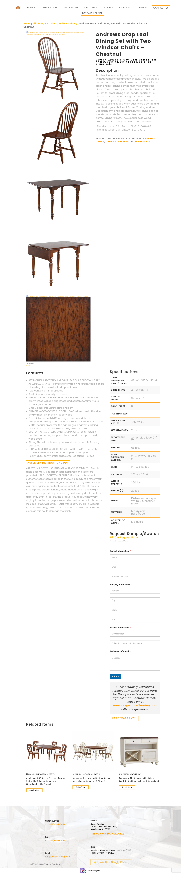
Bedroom (124, 7)
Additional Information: (121, 651)
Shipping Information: (121, 584)
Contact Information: (120, 551)
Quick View (34, 790)
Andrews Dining (67, 23)
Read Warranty (124, 718)
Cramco (30, 7)
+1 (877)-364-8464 (55, 824)
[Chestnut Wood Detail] (58, 361)
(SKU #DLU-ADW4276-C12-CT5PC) (46, 779)
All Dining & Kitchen (44, 23)
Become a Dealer (92, 13)
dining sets (104, 64)
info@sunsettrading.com (57, 856)
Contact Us (161, 7)
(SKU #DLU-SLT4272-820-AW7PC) (92, 778)
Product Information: (120, 627)
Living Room (70, 7)
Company (141, 7)
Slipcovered (90, 7)
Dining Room (49, 7)
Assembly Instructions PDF (48, 462)
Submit (115, 676)
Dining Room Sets (132, 61)
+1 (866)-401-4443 (55, 840)
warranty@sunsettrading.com (135, 705)
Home (26, 23)
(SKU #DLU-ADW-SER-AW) (139, 778)
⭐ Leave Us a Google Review (111, 862)
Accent (108, 7)
